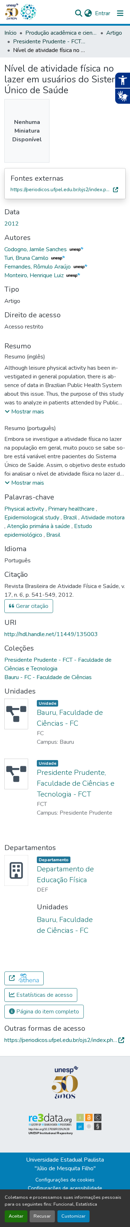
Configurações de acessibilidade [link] (65, 1188)
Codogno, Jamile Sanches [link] (36, 249)
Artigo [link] (114, 33)
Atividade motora (103, 518)
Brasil (53, 535)
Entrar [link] (102, 13)
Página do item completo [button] (47, 1012)
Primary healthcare (72, 509)
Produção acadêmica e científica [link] (61, 33)
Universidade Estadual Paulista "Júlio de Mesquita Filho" (65, 1164)
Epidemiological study (32, 518)
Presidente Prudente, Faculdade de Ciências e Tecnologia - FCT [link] (75, 783)
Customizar (73, 1216)
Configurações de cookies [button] (65, 1179)
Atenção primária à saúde (39, 526)
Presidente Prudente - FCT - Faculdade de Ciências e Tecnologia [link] (49, 42)
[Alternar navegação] (120, 13)
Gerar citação (31, 606)
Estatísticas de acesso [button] (44, 995)
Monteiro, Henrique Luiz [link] (34, 275)
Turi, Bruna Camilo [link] (27, 258)
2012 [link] (11, 224)
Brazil (70, 518)
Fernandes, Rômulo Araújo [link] (38, 267)
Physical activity (25, 509)
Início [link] (10, 33)
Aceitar (16, 1216)
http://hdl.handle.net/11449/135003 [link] (51, 634)
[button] (28, 12)
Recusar (42, 1216)
